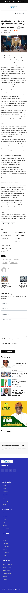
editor (22, 27)
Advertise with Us (7, 570)
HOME (4, 485)
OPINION (5, 498)
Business (5, 525)
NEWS (4, 489)
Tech (4, 522)
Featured (4, 27)
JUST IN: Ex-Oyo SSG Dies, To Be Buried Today (19, 364)
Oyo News (5, 262)
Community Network (8, 573)
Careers (5, 579)
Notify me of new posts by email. (10, 343)
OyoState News (13, 262)
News (8, 27)
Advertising (5, 576)
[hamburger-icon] (3, 13)
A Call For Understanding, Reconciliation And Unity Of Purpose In (19, 383)
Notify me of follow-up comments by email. (12, 338)
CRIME (4, 504)
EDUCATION (6, 495)
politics (13, 27)
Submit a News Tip (7, 564)
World (4, 513)
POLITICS (5, 492)
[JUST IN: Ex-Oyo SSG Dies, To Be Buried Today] (6, 364)
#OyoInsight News (12, 256)
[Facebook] (18, 1)
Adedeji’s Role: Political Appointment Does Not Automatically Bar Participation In (18, 393)
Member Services (7, 567)
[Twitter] (20, 1)
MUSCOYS (16, 259)
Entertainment (6, 528)
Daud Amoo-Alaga (7, 259)
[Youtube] (23, 1)
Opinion (15, 379)
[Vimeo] (14, 470)
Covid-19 (5, 516)
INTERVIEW (6, 501)
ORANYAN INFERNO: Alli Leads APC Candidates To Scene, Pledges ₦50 (19, 373)
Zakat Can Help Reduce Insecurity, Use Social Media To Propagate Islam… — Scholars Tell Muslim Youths (19, 235)
